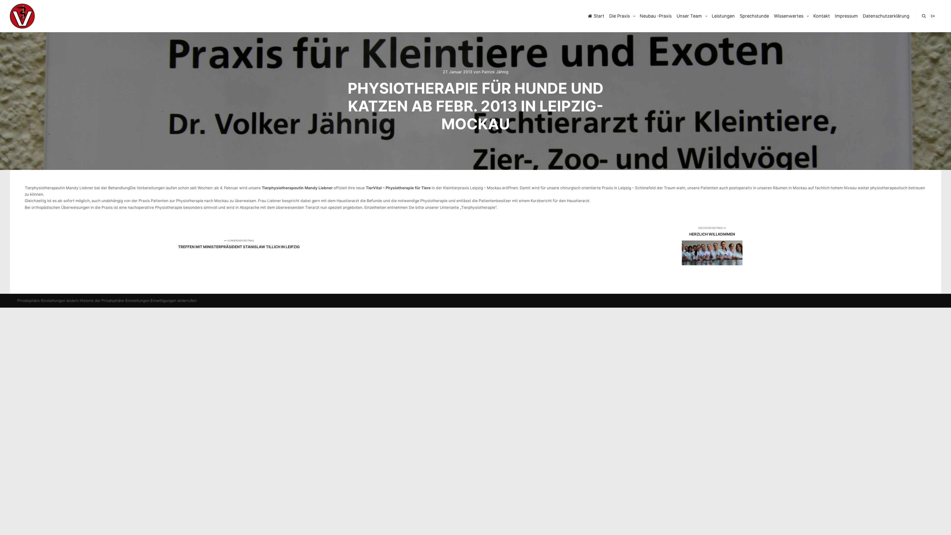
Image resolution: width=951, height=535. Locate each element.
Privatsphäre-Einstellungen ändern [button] (48, 300)
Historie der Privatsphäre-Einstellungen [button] (115, 300)
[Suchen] (924, 16)
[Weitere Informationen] (932, 16)
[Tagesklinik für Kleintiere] (22, 16)
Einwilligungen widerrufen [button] (174, 300)
